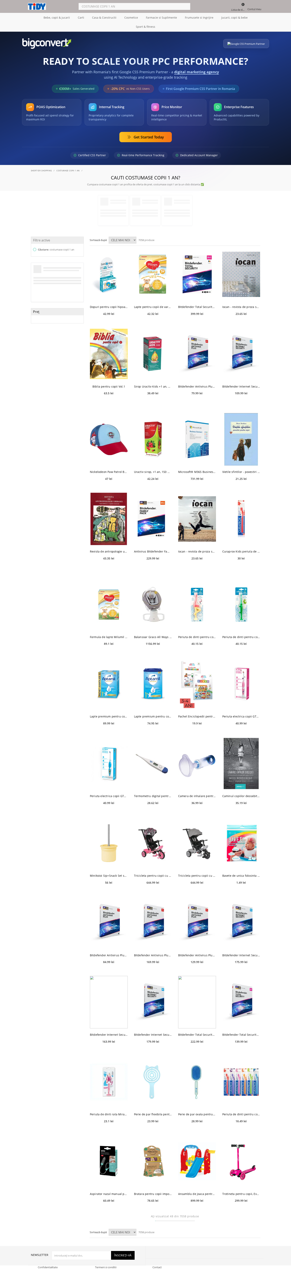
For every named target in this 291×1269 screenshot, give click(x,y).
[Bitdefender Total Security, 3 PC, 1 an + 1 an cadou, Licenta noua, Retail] (197, 274)
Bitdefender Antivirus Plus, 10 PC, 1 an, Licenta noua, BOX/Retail (153, 955)
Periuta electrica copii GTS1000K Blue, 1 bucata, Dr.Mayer (109, 796)
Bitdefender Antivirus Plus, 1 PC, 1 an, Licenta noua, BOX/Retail (197, 386)
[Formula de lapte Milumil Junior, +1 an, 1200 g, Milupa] (109, 604)
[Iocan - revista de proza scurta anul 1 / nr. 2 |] (197, 519)
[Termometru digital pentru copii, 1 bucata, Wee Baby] (153, 763)
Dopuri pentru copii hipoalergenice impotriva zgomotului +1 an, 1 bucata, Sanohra (109, 307)
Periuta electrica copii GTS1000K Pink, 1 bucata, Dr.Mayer (241, 716)
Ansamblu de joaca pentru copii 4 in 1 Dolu (197, 1194)
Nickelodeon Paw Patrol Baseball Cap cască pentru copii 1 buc (109, 472)
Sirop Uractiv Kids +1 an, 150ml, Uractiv (153, 386)
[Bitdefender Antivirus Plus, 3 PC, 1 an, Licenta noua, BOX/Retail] (109, 922)
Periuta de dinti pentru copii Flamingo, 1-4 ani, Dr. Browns (197, 637)
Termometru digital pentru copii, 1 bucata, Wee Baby (153, 796)
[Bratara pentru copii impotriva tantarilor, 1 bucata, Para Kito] (153, 1161)
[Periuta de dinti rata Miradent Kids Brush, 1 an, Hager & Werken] (109, 1082)
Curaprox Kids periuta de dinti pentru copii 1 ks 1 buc (241, 551)
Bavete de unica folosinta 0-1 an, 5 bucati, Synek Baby (241, 875)
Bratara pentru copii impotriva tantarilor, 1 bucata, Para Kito (153, 1194)
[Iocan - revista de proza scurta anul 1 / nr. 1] (241, 274)
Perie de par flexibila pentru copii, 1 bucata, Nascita (153, 1114)
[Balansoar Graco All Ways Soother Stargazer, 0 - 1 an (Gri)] (153, 604)
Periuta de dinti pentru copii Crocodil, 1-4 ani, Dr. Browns (241, 637)
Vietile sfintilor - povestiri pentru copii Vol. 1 (241, 472)
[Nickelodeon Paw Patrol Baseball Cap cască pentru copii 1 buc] (109, 439)
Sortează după (98, 240)
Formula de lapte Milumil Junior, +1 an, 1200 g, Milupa (109, 637)
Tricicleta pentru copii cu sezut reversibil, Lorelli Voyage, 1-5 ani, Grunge (153, 875)
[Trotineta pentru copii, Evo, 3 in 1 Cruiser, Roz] (241, 1161)
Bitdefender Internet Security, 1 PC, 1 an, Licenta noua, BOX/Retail (241, 386)
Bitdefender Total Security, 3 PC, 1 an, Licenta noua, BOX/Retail (241, 1035)
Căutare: (55, 249)
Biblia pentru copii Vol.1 (108, 386)
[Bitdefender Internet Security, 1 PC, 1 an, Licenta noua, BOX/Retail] (241, 354)
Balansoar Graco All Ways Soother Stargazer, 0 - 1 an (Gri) (153, 637)
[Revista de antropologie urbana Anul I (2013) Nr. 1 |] (109, 519)
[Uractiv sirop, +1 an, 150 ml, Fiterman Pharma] (153, 439)
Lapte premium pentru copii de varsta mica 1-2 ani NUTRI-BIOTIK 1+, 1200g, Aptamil (109, 716)
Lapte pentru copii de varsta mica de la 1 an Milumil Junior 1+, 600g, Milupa (153, 307)
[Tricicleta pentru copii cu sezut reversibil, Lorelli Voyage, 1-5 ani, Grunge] (153, 843)
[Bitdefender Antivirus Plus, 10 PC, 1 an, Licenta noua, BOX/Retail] (153, 922)
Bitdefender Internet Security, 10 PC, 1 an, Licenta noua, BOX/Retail (153, 1035)
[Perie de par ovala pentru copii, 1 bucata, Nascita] (197, 1082)
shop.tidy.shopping (41, 170)
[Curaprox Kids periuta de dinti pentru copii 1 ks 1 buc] (241, 519)
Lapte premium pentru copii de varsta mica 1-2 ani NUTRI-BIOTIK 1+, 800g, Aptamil (153, 716)
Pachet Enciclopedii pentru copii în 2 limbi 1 (197, 716)
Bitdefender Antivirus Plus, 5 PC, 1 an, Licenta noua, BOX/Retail (197, 955)
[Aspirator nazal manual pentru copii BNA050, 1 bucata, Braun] (109, 1161)
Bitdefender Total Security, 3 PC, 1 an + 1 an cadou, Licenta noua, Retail (197, 307)
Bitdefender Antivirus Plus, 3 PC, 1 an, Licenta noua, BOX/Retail (109, 955)
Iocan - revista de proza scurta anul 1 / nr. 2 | (197, 551)
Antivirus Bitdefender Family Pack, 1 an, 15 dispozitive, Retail (153, 551)
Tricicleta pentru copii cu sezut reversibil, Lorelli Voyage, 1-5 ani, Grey (197, 875)
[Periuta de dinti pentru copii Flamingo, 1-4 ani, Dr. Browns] (197, 604)
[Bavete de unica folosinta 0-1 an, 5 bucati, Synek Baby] (241, 843)
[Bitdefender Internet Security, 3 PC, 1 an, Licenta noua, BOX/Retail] (241, 922)
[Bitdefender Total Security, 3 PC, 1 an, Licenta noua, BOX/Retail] (241, 1002)
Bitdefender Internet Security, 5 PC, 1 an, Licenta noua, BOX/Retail (109, 1035)
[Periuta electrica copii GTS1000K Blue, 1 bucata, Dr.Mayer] (109, 763)
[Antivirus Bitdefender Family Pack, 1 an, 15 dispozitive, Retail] (153, 519)
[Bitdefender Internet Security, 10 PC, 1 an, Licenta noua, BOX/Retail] (153, 1002)
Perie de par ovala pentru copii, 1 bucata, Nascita (197, 1114)
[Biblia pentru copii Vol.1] (109, 354)
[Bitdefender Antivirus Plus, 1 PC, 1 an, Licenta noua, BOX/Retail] (197, 354)
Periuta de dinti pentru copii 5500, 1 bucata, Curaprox (241, 1114)
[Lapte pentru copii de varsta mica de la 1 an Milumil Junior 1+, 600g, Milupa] (153, 274)
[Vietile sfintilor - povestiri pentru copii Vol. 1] (241, 439)
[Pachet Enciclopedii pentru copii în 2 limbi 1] (197, 684)
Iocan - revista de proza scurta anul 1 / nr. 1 (241, 307)
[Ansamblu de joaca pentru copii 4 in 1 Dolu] (197, 1161)
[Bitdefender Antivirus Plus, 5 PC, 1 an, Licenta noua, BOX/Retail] (197, 922)
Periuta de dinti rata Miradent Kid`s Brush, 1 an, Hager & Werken (109, 1114)
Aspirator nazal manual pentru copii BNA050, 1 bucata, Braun (109, 1194)
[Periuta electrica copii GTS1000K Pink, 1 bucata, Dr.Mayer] (241, 684)
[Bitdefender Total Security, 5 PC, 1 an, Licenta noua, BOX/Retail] (197, 1002)
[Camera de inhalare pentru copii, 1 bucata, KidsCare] (197, 763)
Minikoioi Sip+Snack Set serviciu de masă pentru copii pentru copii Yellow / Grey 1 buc (109, 875)
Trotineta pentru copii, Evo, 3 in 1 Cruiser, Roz (241, 1194)
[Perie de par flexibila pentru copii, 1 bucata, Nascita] (153, 1082)
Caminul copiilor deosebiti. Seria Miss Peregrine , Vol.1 (241, 796)
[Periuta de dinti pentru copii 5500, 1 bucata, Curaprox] (241, 1082)
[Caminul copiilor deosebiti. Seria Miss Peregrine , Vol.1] (241, 763)
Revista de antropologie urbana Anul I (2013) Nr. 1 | (109, 551)
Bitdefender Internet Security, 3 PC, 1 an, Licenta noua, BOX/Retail (241, 955)
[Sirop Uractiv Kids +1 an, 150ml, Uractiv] (153, 354)
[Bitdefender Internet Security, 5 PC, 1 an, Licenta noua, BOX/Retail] (109, 1002)
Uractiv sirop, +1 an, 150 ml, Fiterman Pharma (153, 472)
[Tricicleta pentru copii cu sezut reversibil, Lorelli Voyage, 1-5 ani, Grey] (197, 843)
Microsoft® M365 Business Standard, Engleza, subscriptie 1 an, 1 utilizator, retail (197, 472)
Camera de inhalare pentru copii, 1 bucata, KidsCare (197, 796)
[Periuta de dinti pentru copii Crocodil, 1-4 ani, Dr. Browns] (241, 604)
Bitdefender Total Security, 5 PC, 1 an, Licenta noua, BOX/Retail (197, 1035)
